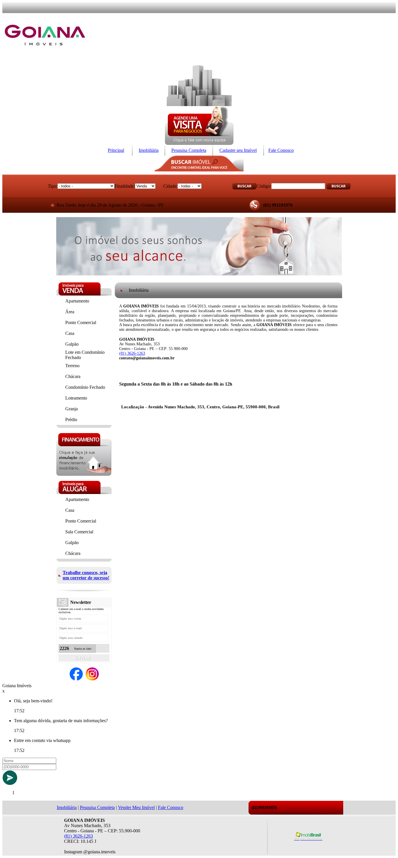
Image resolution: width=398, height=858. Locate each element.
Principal (116, 150)
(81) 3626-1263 (132, 353)
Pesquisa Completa (188, 150)
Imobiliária (149, 150)
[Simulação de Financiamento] (83, 474)
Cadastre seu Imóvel (238, 150)
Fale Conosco (281, 150)
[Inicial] (44, 54)
